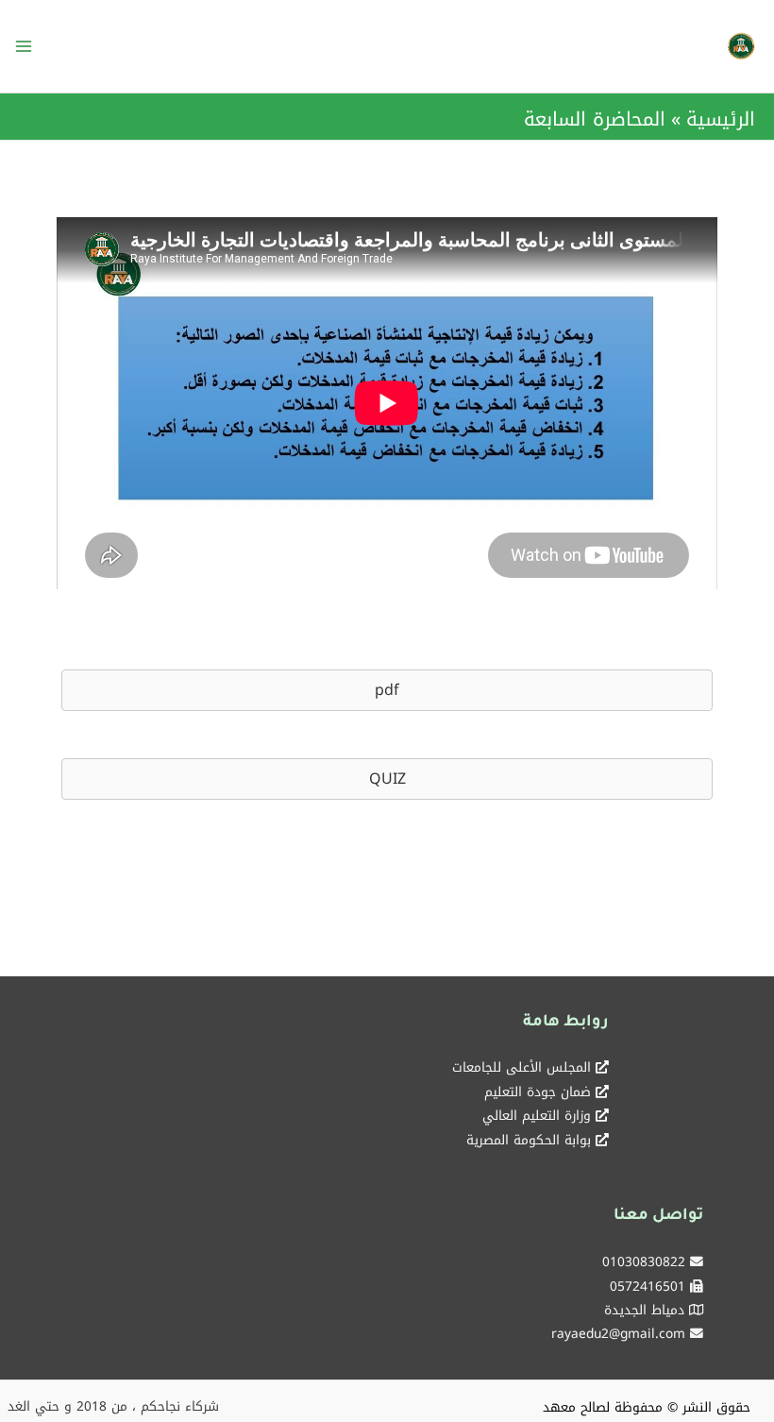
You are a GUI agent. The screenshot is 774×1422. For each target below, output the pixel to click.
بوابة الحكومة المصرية (528, 1139)
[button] (387, 690)
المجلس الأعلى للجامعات (521, 1067)
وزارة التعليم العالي (536, 1115)
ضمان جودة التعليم (537, 1091)
